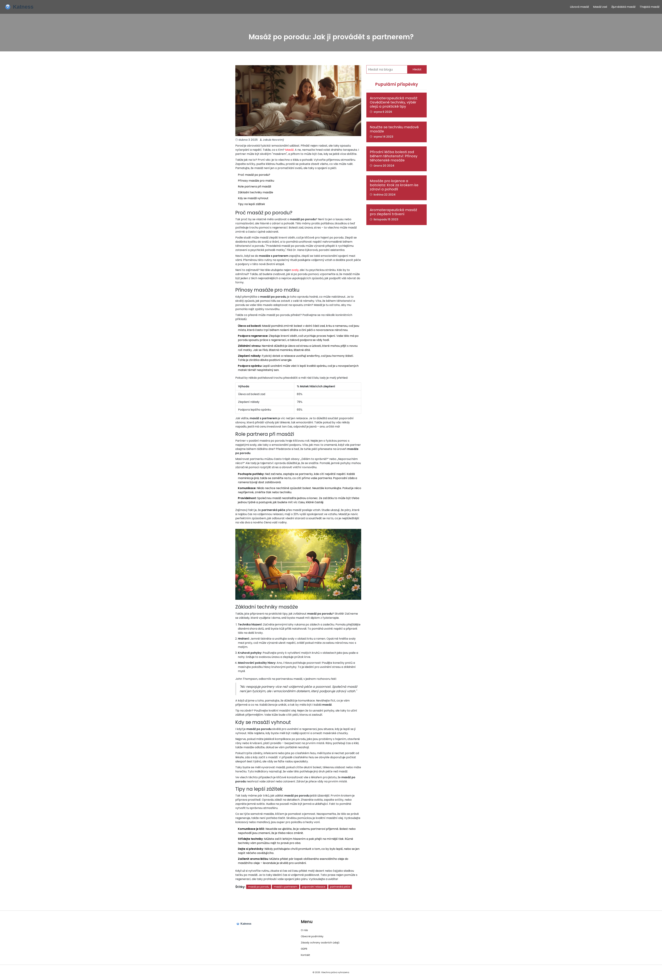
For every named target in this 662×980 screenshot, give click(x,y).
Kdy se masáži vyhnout (253, 198)
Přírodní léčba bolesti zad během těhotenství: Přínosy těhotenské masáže (393, 156)
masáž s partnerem (285, 886)
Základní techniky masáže (255, 192)
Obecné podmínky (312, 936)
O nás (304, 930)
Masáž (289, 150)
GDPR (304, 949)
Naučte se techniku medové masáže (394, 129)
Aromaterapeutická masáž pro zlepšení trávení (393, 211)
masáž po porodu (258, 886)
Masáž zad (600, 7)
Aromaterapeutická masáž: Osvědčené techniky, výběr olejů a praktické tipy (394, 102)
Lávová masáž (579, 7)
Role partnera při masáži (254, 186)
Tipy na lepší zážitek (251, 204)
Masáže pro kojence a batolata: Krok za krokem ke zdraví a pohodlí (394, 185)
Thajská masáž (649, 7)
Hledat (417, 69)
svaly (295, 270)
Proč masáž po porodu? (254, 175)
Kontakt (305, 955)
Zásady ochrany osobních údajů (320, 942)
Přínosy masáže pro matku (256, 181)
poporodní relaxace (313, 886)
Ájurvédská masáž (623, 7)
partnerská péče (340, 886)
